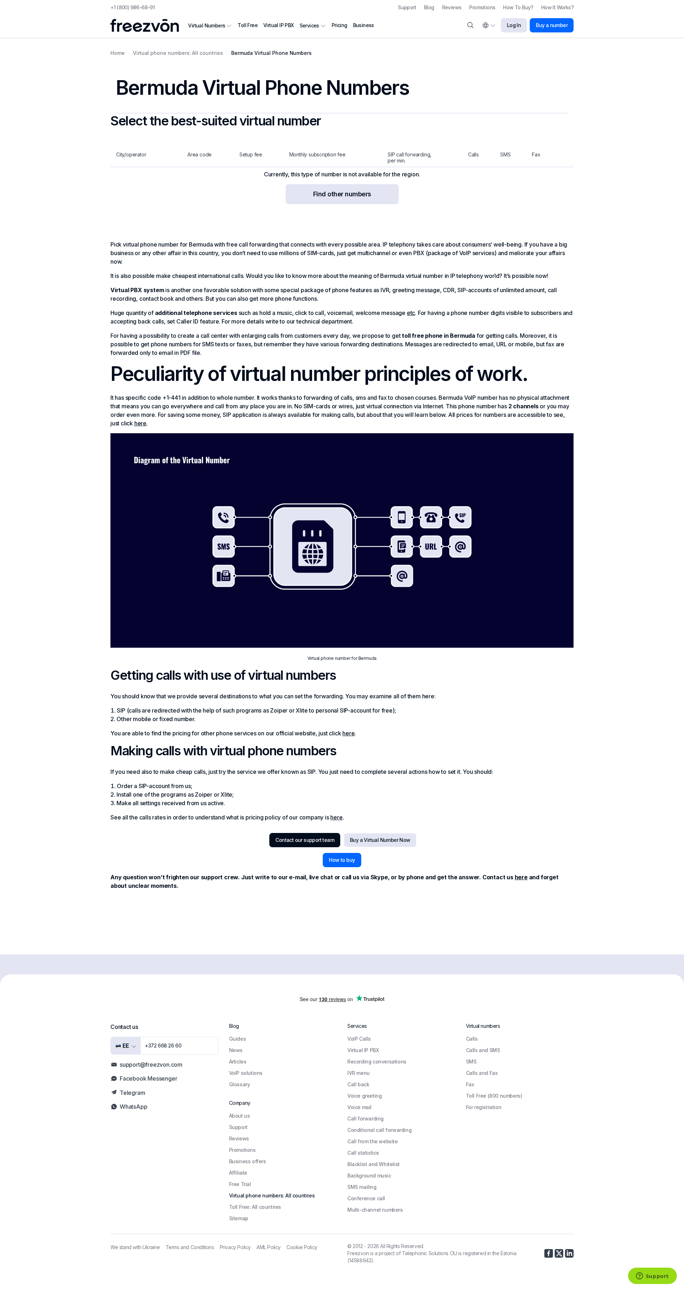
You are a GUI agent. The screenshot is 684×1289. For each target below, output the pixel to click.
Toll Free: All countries (255, 1207)
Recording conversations (376, 1061)
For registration (484, 1107)
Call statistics (363, 1153)
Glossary (239, 1084)
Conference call (366, 1198)
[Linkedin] (569, 1253)
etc (411, 312)
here (140, 423)
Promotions (482, 7)
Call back (358, 1084)
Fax (470, 1084)
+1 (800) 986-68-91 (132, 7)
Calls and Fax (482, 1073)
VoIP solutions (246, 1073)
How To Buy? (518, 7)
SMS (471, 1061)
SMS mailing (362, 1187)
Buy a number (552, 25)
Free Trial (240, 1184)
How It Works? (557, 7)
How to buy (342, 860)
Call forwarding (365, 1118)
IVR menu (358, 1073)
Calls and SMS (483, 1050)
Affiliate (238, 1173)
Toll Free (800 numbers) (494, 1096)
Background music (369, 1175)
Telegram (132, 1092)
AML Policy (268, 1247)
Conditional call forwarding (379, 1130)
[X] (559, 1253)
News (236, 1050)
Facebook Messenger (148, 1078)
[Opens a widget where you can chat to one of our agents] (652, 1276)
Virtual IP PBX (278, 25)
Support (407, 7)
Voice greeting (364, 1096)
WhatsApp (133, 1106)
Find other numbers (342, 194)
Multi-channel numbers (375, 1210)
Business (363, 25)
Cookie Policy (301, 1247)
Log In (514, 25)
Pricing (339, 25)
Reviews (452, 7)
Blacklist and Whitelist (373, 1164)
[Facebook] (548, 1253)
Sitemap (238, 1218)
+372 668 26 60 (163, 1045)
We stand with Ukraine (135, 1247)
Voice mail (359, 1107)
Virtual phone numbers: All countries (272, 1195)
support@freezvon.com (151, 1064)
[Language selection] (488, 25)
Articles (238, 1061)
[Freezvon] (147, 25)
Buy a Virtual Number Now (380, 840)
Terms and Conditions (190, 1247)
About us (239, 1116)
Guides (237, 1039)
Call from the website (372, 1141)
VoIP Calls (359, 1039)
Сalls (472, 1039)
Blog (429, 7)
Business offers (247, 1161)
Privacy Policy (235, 1247)
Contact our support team (304, 840)
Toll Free (248, 25)
